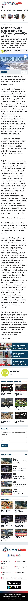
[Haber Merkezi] (5, 372)
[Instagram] (14, 555)
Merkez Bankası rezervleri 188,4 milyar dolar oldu (6, 408)
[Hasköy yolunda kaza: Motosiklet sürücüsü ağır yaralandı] (7, 532)
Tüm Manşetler (20, 572)
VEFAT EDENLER (17, 10)
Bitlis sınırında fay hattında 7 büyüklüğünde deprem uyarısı (20, 462)
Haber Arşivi (20, 578)
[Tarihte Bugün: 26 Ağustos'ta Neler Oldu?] (21, 415)
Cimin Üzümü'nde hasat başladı (18, 493)
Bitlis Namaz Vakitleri (5, 567)
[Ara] (2, 7)
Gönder (4, 445)
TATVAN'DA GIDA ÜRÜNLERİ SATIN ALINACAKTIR (5, 510)
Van (14, 474)
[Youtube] (17, 555)
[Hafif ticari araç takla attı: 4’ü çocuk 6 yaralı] (7, 415)
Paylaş (4, 71)
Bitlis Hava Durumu (21, 561)
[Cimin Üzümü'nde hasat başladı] (21, 532)
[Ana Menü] (4, 7)
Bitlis (14, 458)
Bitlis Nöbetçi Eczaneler (5, 562)
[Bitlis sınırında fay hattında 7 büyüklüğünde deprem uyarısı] (21, 505)
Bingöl (14, 466)
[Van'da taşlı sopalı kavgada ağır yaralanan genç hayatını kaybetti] (21, 518)
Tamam (19, 599)
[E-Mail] (11, 375)
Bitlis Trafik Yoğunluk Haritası (21, 567)
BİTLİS (9, 10)
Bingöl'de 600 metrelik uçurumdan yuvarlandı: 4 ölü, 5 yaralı (20, 470)
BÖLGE (3, 10)
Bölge (14, 489)
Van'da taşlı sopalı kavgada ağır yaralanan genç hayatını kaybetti (19, 477)
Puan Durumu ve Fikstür (6, 573)
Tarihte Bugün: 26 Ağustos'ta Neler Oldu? (19, 421)
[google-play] (14, 587)
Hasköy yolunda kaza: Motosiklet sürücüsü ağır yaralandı (19, 485)
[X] (11, 555)
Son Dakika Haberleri (8, 578)
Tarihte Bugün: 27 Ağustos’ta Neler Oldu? (6, 393)
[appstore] (14, 583)
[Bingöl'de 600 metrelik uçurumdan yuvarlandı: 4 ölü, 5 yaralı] (7, 518)
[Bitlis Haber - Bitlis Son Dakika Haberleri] (11, 3)
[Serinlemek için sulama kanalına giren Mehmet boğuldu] (21, 387)
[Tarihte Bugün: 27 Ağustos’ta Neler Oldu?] (7, 387)
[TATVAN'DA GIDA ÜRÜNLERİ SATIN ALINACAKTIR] (7, 505)
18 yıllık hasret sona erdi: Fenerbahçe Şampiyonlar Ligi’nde (20, 408)
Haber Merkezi (14, 371)
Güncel (10, 25)
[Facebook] (8, 555)
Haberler (3, 25)
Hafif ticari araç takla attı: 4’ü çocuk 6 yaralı (7, 421)
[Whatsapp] (19, 555)
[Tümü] (26, 454)
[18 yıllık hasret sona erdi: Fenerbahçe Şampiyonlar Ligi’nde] (21, 402)
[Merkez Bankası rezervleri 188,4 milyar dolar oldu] (7, 402)
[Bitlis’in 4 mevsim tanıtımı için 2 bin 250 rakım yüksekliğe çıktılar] (14, 62)
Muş (14, 481)
